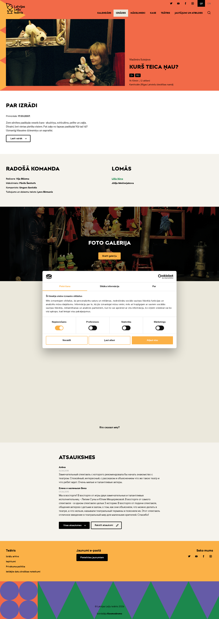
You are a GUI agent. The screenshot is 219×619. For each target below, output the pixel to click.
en (209, 3)
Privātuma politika (15, 566)
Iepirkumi (11, 561)
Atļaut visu (152, 340)
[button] (209, 13)
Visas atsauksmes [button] (72, 525)
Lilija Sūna (117, 178)
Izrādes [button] (122, 13)
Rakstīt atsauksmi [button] (104, 525)
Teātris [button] (165, 13)
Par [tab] (154, 286)
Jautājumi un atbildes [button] (189, 13)
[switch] (92, 328)
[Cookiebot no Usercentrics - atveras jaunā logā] (160, 276)
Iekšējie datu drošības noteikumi (23, 571)
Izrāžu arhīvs (12, 556)
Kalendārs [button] (104, 13)
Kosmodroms (114, 613)
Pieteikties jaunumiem (92, 557)
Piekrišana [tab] (64, 286)
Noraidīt (67, 340)
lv (201, 3)
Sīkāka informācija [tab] (109, 286)
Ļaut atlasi (109, 340)
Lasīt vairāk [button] (16, 138)
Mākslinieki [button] (138, 13)
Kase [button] (153, 13)
